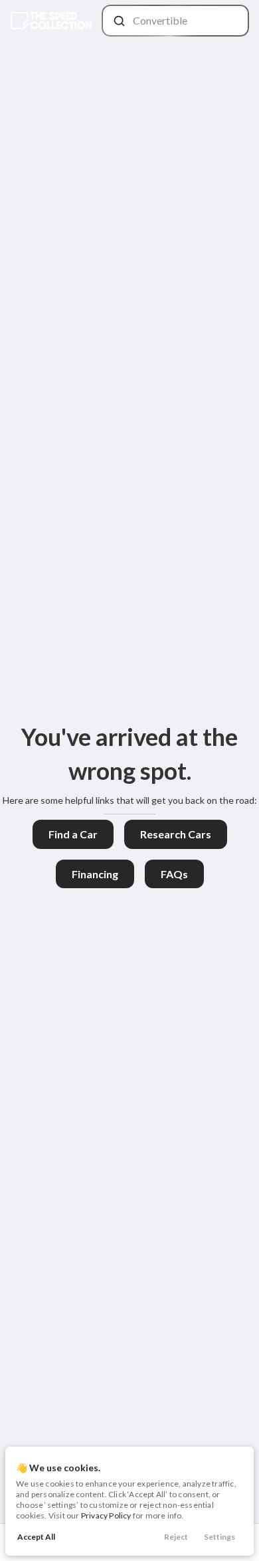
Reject (176, 1537)
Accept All (36, 1537)
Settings (219, 1537)
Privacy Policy (106, 1515)
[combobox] (174, 20)
